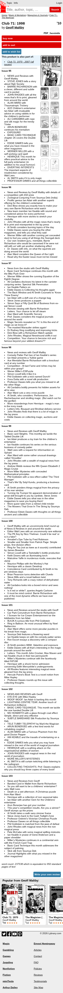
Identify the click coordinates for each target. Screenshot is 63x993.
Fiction (7, 974)
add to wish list (11, 51)
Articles (37, 950)
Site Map (38, 987)
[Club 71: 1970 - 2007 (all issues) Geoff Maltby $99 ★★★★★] (12, 899)
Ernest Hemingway (44, 943)
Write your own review (47, 874)
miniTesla (8, 981)
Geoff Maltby (15, 27)
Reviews (38, 974)
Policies (38, 968)
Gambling (8, 950)
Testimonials (40, 981)
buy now (8, 38)
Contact (38, 956)
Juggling (8, 962)
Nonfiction (9, 968)
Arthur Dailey (10, 987)
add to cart (9, 45)
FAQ (36, 962)
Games (7, 956)
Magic (6, 943)
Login (59, 3)
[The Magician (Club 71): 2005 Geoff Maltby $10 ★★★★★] (35, 899)
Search (55, 9)
